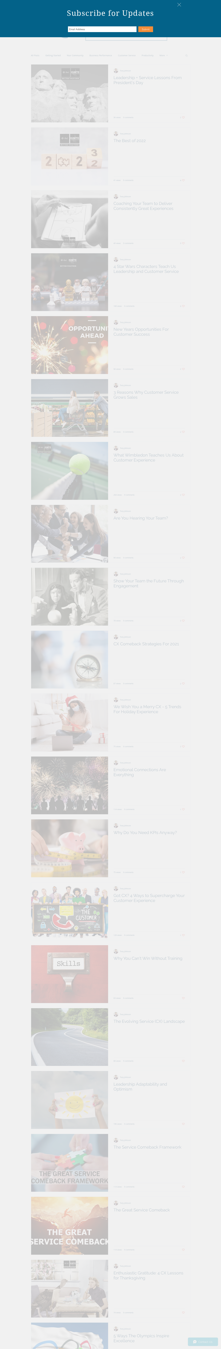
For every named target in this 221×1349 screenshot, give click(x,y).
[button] (179, 4)
